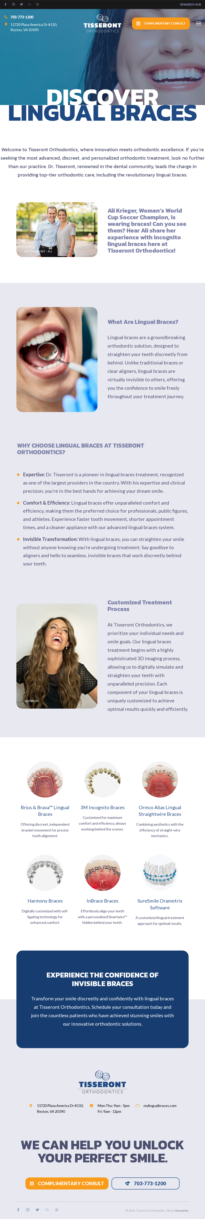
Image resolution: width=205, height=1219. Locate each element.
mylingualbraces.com (160, 1105)
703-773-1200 (21, 17)
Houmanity (182, 1210)
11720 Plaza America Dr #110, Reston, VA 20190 (33, 27)
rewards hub (190, 4)
